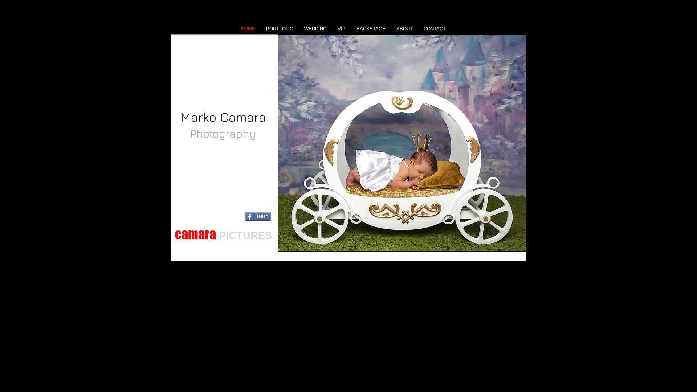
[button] (402, 143)
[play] (508, 245)
